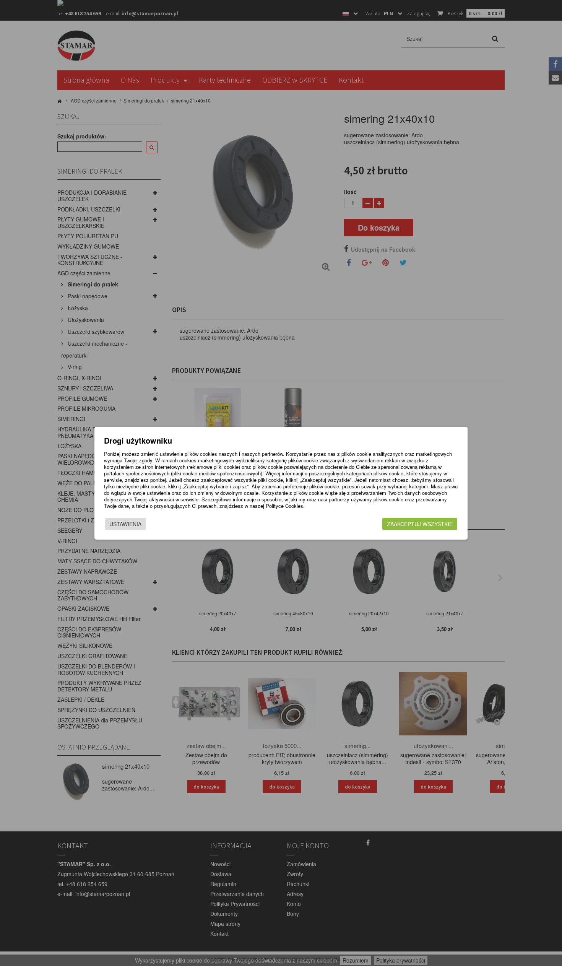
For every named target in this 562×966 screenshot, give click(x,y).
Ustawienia (125, 524)
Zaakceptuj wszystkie (420, 524)
